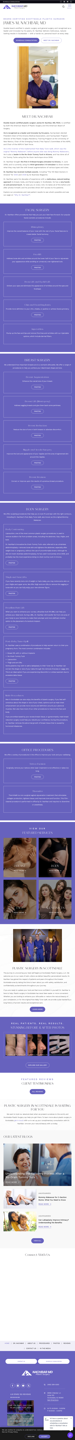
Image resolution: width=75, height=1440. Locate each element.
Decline (31, 1436)
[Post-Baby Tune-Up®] (37, 661)
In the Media (45, 1348)
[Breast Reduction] (37, 431)
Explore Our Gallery (37, 1065)
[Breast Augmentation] (37, 382)
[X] (71, 1)
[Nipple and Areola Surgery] (37, 457)
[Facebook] (61, 1)
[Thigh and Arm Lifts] (37, 585)
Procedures (44, 1343)
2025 (16, 175)
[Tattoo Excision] (37, 771)
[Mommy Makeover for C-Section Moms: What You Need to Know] (20, 1199)
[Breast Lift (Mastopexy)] (37, 406)
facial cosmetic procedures (34, 218)
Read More (43, 1204)
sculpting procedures (19, 514)
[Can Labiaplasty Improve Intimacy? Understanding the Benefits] (20, 1221)
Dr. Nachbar (18, 1343)
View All (37, 1241)
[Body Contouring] (37, 546)
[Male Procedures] (37, 712)
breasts (31, 365)
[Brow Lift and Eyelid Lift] (37, 287)
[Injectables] (37, 334)
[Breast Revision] (37, 482)
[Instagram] (64, 1)
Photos (37, 240)
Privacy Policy (13, 1432)
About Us (31, 1343)
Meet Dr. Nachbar (51, 40)
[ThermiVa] (37, 799)
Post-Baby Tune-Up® (33, 517)
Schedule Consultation (11, 1)
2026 (24, 175)
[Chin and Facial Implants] (37, 310)
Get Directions (52, 1400)
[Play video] (37, 77)
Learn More (37, 1009)
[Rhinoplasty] (37, 234)
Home (7, 1343)
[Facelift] (37, 261)
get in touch (19, 1120)
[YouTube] (67, 1)
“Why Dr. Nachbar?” (22, 195)
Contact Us (31, 1348)
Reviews (66, 1343)
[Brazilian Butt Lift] (37, 618)
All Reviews (37, 1092)
